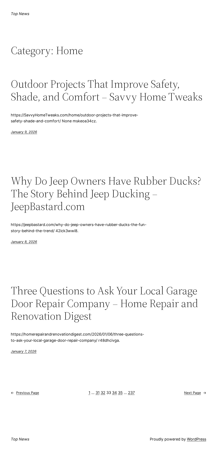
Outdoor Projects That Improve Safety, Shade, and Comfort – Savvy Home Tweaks (107, 90)
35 (120, 392)
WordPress (196, 439)
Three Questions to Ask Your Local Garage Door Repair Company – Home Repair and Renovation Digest (104, 303)
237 (131, 392)
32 (103, 392)
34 (114, 392)
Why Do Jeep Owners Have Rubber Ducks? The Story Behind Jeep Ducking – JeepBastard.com (106, 193)
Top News (20, 13)
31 (98, 392)
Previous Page (25, 393)
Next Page (195, 393)
